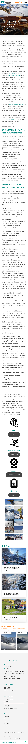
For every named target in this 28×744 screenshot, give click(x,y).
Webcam (6, 719)
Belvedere (11, 73)
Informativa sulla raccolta (9, 742)
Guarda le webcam (14, 475)
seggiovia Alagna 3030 (16, 104)
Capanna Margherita (10, 119)
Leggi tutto (14, 434)
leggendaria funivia (15, 75)
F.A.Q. (5, 725)
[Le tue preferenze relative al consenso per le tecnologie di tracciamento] (25, 741)
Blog (5, 721)
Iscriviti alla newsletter (9, 690)
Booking (6, 716)
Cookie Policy (7, 707)
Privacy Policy (7, 705)
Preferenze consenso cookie (10, 708)
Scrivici (7, 701)
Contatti (6, 723)
